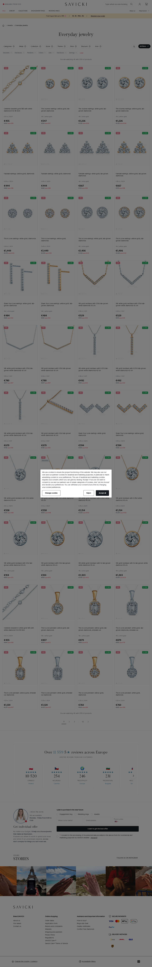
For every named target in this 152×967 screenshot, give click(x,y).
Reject (88, 493)
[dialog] (76, 483)
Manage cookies (51, 493)
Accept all (102, 493)
